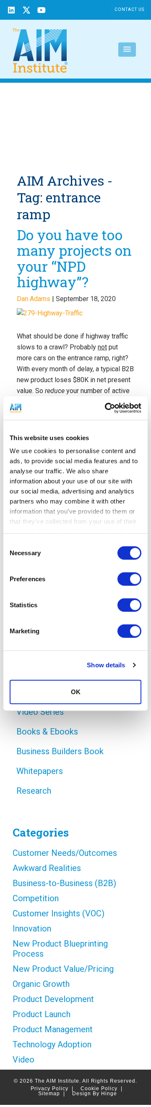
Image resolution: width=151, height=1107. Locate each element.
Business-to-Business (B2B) (64, 883)
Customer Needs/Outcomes (65, 853)
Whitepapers (39, 771)
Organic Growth (41, 984)
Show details (106, 665)
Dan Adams (33, 299)
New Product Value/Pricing (63, 969)
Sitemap (51, 1094)
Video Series (40, 712)
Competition (36, 898)
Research (33, 791)
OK (76, 691)
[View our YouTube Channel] (41, 11)
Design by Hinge (94, 1094)
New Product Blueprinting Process (60, 949)
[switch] (129, 578)
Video (23, 1060)
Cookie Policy (101, 1088)
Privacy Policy (52, 1088)
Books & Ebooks (47, 732)
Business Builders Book (60, 751)
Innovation (32, 928)
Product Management (53, 1029)
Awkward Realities (47, 868)
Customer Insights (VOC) (58, 913)
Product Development (53, 999)
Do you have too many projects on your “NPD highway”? (74, 258)
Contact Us (129, 9)
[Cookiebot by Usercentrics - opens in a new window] (106, 408)
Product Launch (41, 1014)
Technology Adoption (52, 1044)
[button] (127, 49)
